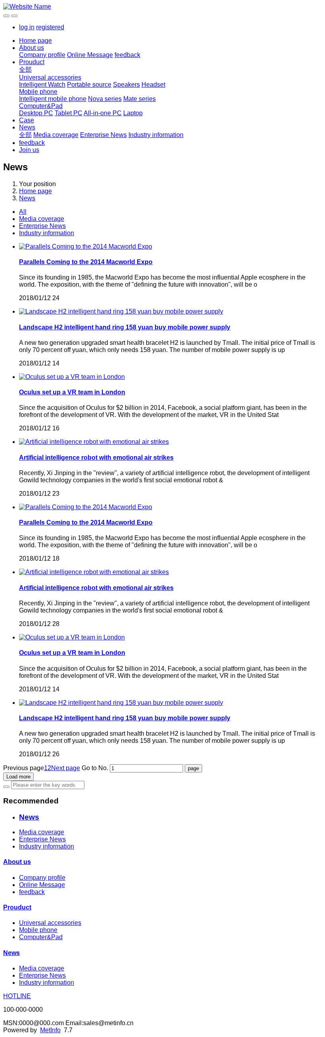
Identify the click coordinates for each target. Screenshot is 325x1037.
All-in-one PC (103, 113)
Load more (18, 777)
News (27, 127)
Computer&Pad (41, 106)
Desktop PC (36, 113)
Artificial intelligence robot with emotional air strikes (96, 457)
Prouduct (31, 62)
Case (26, 120)
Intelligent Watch (42, 84)
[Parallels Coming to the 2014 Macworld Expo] (85, 246)
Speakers (126, 84)
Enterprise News (103, 134)
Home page (35, 40)
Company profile (42, 54)
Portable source (89, 84)
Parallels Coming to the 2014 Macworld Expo (86, 262)
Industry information (156, 134)
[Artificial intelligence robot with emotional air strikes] (94, 441)
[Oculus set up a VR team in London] (72, 376)
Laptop (133, 113)
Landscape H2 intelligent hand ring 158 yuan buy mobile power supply (124, 327)
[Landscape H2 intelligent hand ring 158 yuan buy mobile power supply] (121, 311)
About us (31, 47)
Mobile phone (38, 91)
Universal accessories (50, 77)
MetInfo (50, 1030)
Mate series (139, 98)
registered (50, 27)
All (23, 211)
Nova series (105, 98)
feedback (127, 54)
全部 (25, 69)
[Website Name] (162, 6)
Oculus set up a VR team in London (72, 392)
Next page (65, 768)
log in (26, 27)
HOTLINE (17, 996)
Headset (153, 84)
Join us (29, 150)
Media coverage (55, 134)
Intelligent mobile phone (52, 98)
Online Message (90, 54)
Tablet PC (68, 113)
